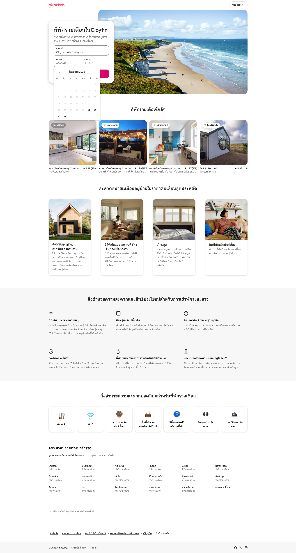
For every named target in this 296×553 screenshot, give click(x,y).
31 (65, 116)
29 (95, 110)
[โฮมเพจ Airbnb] (56, 5)
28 (89, 110)
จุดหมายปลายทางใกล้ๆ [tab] (103, 455)
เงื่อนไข (92, 547)
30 (58, 116)
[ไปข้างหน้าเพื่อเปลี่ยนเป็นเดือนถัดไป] (95, 72)
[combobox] (81, 52)
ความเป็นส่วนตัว (79, 547)
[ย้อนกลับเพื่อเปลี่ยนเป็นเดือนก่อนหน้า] (59, 72)
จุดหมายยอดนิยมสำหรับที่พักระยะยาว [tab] (67, 455)
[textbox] (67, 63)
